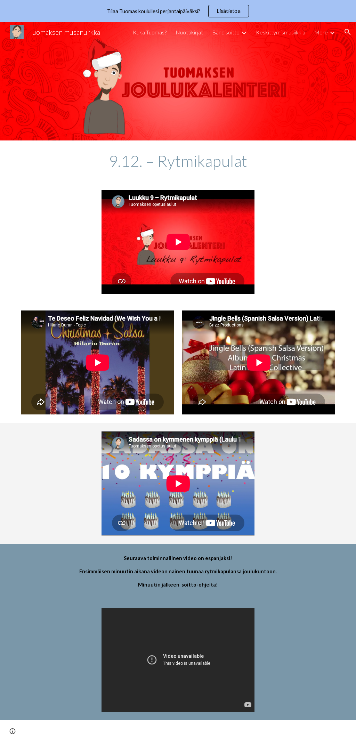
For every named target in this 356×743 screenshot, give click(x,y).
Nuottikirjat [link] (189, 32)
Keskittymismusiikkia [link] (280, 32)
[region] (178, 11)
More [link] (321, 32)
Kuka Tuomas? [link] (150, 32)
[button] (347, 32)
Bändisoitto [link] (226, 32)
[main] (178, 161)
